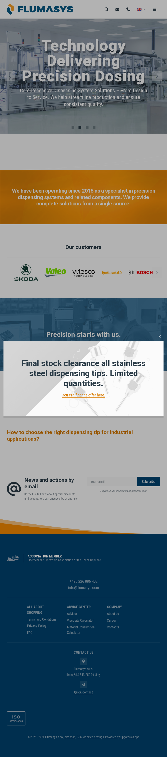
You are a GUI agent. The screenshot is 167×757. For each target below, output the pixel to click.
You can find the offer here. (83, 395)
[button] (160, 336)
